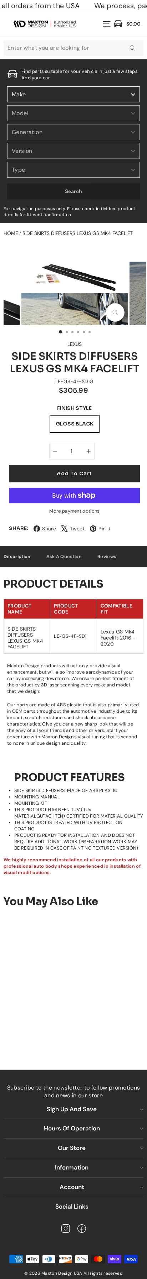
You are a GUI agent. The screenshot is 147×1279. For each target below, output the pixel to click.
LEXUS (74, 344)
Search (73, 191)
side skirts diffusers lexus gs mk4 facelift (77, 233)
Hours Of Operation (72, 1128)
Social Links (71, 1206)
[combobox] (73, 48)
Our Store (72, 1148)
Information (71, 1167)
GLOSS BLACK (74, 424)
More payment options (74, 511)
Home (11, 233)
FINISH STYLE (74, 408)
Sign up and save (72, 1109)
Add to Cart (60, 1035)
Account (72, 1187)
